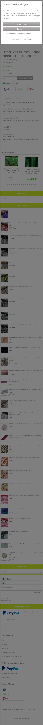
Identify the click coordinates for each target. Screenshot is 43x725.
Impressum (15, 39)
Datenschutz (27, 39)
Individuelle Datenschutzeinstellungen (21, 34)
